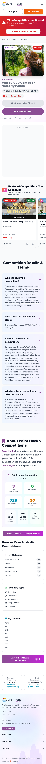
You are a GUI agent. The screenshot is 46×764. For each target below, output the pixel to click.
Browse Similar (24, 111)
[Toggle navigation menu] (42, 4)
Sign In (14, 12)
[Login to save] (27, 244)
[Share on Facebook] (15, 118)
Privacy (30, 758)
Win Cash (24, 39)
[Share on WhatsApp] (25, 118)
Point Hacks (8, 451)
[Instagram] (9, 715)
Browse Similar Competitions (24, 31)
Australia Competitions (10, 39)
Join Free (35, 12)
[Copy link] (30, 118)
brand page (8, 465)
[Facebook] (4, 715)
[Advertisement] (23, 152)
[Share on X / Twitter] (20, 118)
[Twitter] (14, 715)
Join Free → (8, 728)
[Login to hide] (32, 244)
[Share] (10, 118)
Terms (38, 758)
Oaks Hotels (7, 227)
